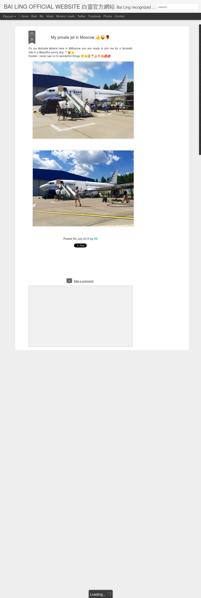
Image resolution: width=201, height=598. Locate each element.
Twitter (81, 16)
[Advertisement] (154, 93)
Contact (119, 16)
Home (24, 16)
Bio (42, 16)
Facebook (94, 16)
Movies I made (65, 16)
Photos (107, 16)
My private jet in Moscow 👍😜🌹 (80, 37)
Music (50, 16)
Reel (34, 16)
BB (96, 239)
